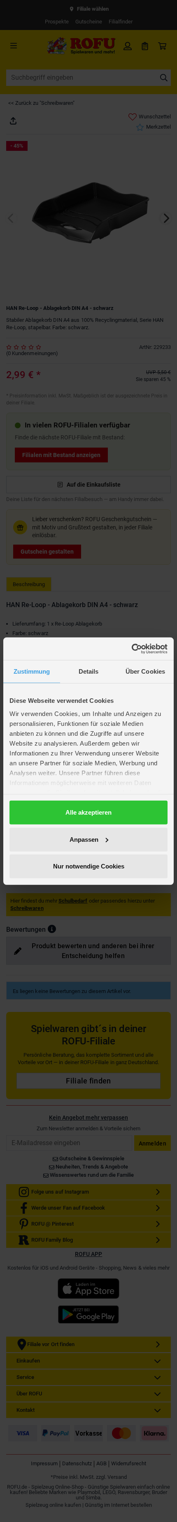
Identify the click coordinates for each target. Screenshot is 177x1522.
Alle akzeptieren (88, 812)
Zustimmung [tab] (32, 671)
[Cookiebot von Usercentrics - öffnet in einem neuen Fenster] (131, 648)
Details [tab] (89, 671)
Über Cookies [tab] (145, 671)
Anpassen (84, 839)
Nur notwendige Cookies (88, 866)
